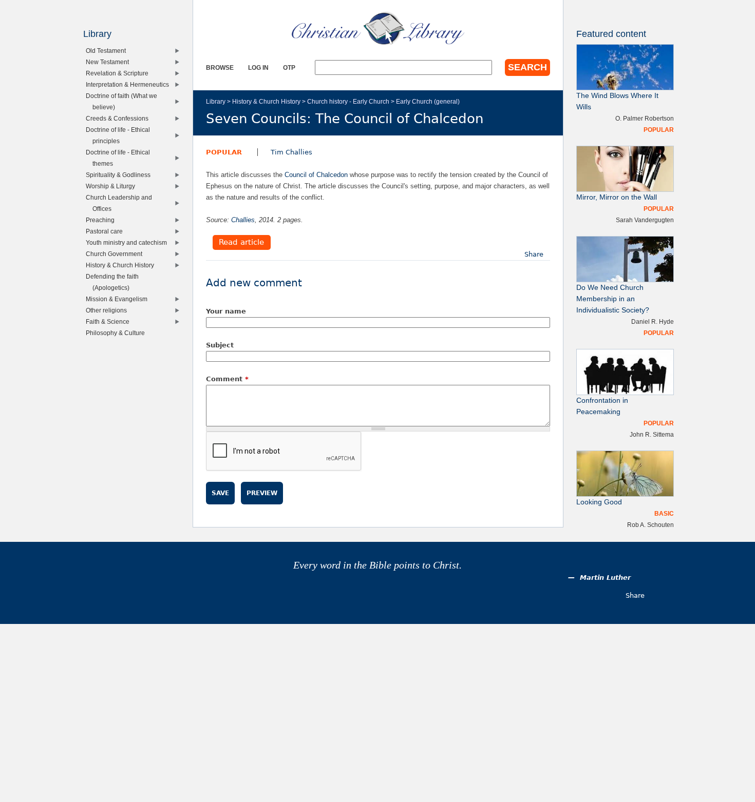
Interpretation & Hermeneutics (129, 84)
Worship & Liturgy (113, 186)
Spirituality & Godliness (120, 174)
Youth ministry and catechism (128, 242)
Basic (664, 513)
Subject (220, 345)
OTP (289, 67)
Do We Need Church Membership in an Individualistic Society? (612, 299)
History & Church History (266, 101)
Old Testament (108, 50)
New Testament (109, 61)
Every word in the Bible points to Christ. (377, 565)
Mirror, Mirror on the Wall (616, 197)
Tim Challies (291, 152)
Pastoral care (106, 231)
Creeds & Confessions (119, 118)
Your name (226, 311)
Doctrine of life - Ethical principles (120, 135)
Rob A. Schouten (650, 524)
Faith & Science (110, 321)
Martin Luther (605, 577)
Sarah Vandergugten (645, 220)
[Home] (378, 28)
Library (215, 101)
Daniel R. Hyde (652, 321)
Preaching (102, 220)
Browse (220, 67)
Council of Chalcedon (316, 175)
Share (533, 254)
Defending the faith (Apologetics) (114, 282)
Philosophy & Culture (117, 332)
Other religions (108, 310)
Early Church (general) (428, 101)
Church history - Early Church (348, 101)
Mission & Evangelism (119, 299)
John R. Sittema (652, 434)
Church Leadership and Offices (121, 203)
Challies (243, 220)
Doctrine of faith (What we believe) (124, 101)
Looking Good (599, 502)
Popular (224, 152)
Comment (227, 379)
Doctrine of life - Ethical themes (120, 158)
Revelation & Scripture (119, 73)
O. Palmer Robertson (644, 118)
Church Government (116, 253)
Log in (258, 67)
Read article (241, 242)
